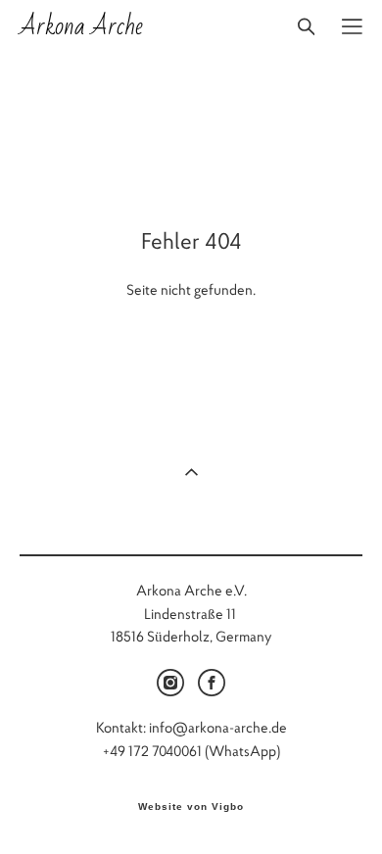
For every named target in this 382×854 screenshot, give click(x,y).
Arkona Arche (81, 26)
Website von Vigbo (191, 807)
